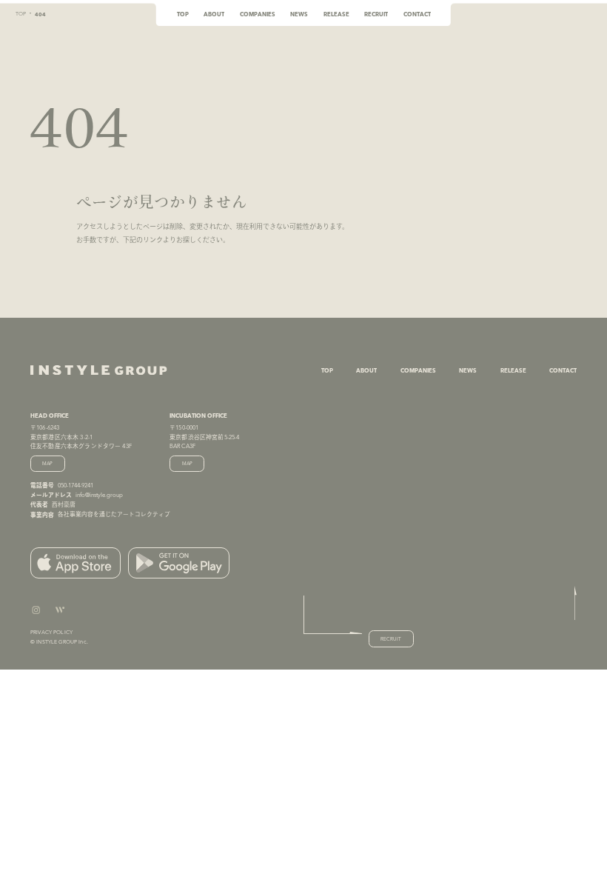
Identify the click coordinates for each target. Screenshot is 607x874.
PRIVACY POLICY (51, 632)
